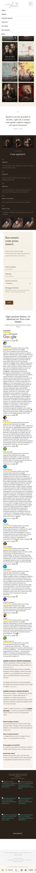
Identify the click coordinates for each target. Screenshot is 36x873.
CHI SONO (5, 26)
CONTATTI (5, 22)
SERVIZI (4, 14)
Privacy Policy (18, 861)
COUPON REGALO (7, 18)
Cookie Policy (18, 858)
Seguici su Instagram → (18, 778)
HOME (4, 10)
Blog (3, 34)
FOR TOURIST (6, 30)
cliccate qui (13, 686)
